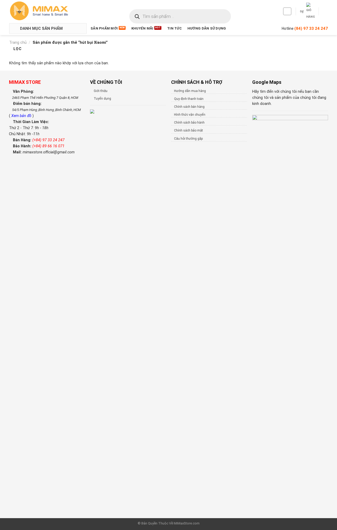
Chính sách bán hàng (189, 107)
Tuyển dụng (102, 98)
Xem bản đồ (21, 116)
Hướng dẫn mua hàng (190, 91)
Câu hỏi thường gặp (188, 138)
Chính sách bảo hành (189, 122)
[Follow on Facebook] (287, 11)
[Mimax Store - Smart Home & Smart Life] (47, 11)
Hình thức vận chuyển (189, 114)
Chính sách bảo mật (188, 130)
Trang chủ (18, 42)
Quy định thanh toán (189, 99)
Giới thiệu (100, 91)
